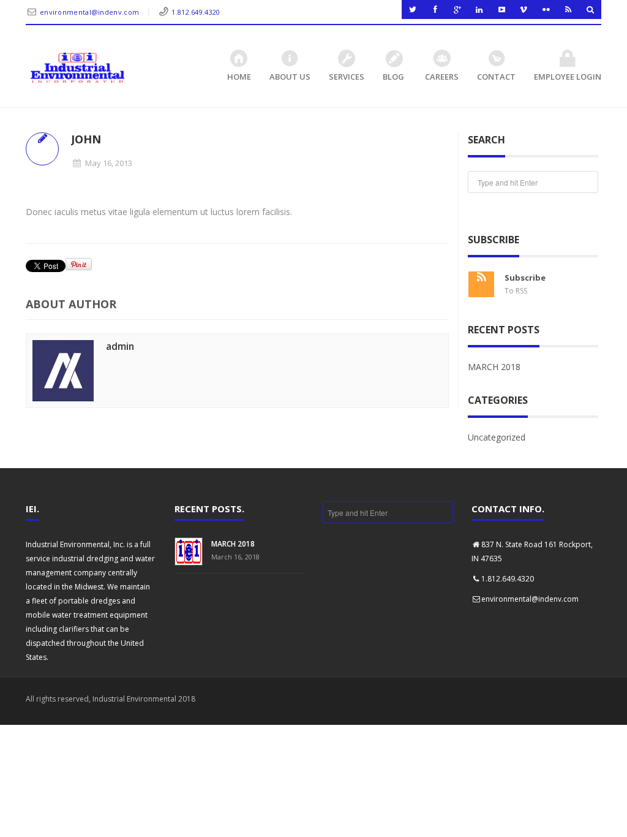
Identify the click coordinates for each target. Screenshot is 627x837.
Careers (442, 76)
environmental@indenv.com (89, 12)
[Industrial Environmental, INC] (77, 68)
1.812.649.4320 (195, 12)
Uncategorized (496, 437)
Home (239, 76)
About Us (289, 76)
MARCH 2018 (494, 367)
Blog (393, 76)
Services (346, 76)
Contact (496, 76)
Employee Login (567, 76)
